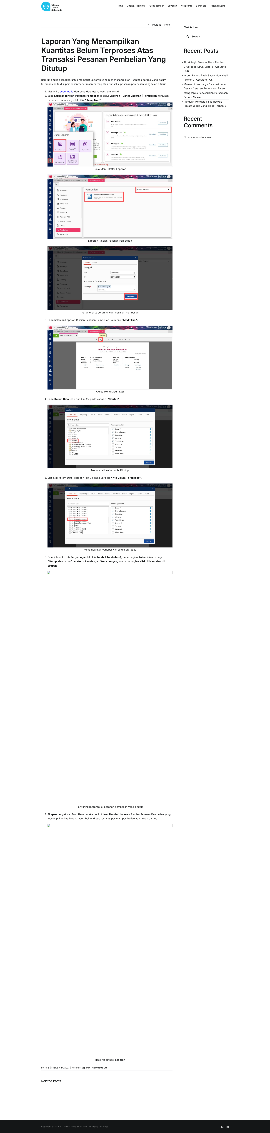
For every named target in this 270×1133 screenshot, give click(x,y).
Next (167, 24)
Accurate (76, 1067)
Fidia (47, 1067)
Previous (156, 24)
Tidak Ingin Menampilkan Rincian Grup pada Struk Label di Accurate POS (205, 66)
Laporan (86, 1067)
